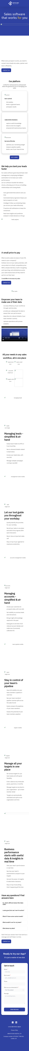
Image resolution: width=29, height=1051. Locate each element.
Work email (7, 975)
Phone (5, 981)
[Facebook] (12, 1022)
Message (6, 993)
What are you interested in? (11, 987)
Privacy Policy (14, 1030)
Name (5, 969)
